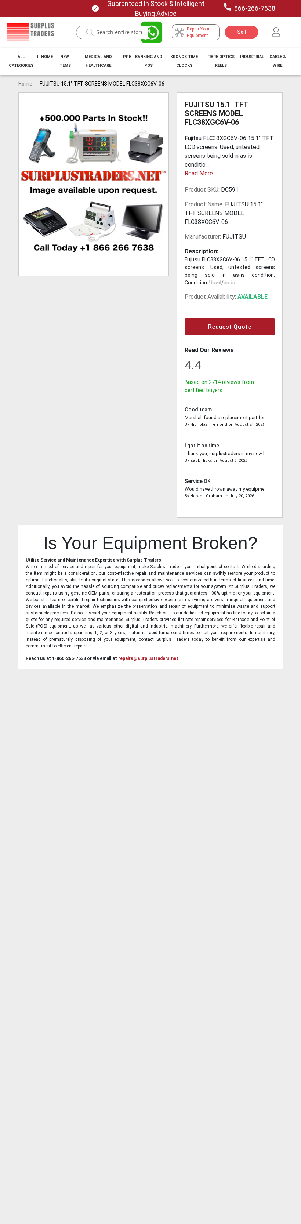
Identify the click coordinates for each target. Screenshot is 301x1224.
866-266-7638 (254, 8)
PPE (127, 56)
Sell (241, 32)
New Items (64, 61)
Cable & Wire (277, 61)
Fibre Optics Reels (221, 61)
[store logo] (30, 32)
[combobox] (119, 32)
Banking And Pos (148, 61)
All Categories (21, 61)
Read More (199, 173)
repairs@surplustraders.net (148, 658)
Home (47, 56)
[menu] (150, 61)
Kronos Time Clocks (184, 61)
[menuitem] (21, 61)
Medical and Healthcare (98, 61)
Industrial (252, 56)
